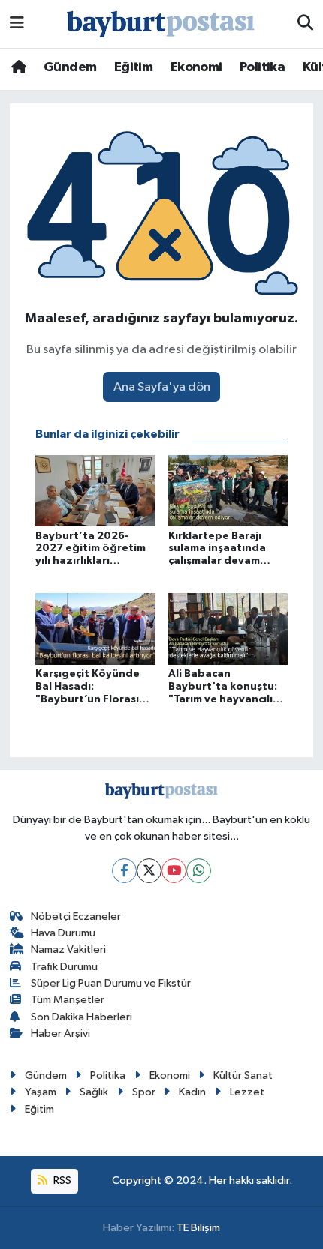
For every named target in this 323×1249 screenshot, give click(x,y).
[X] (149, 870)
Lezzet (247, 1092)
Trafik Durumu (64, 966)
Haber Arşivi (60, 1033)
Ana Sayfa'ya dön (161, 387)
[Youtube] (174, 870)
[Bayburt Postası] (161, 24)
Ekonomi (196, 67)
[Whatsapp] (198, 870)
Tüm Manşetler (67, 999)
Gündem (70, 67)
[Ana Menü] (17, 23)
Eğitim (133, 67)
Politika (262, 67)
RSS (61, 1180)
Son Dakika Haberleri (81, 1017)
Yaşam (40, 1092)
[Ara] (305, 24)
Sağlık (94, 1092)
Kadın (192, 1092)
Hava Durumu (63, 933)
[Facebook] (124, 870)
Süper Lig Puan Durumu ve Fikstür (111, 983)
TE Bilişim (198, 1227)
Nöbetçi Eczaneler (76, 916)
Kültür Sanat (243, 1075)
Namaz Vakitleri (68, 949)
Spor (143, 1092)
